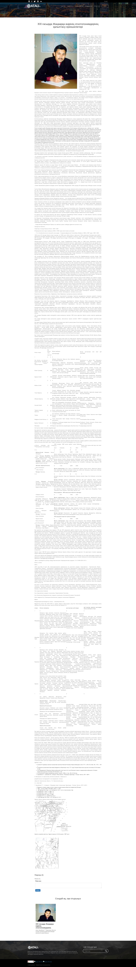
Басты (63, 6)
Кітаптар (97, 6)
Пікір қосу (38, 881)
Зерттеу (70, 6)
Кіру (105, 6)
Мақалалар (88, 6)
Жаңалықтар (79, 6)
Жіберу (38, 890)
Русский (105, 1)
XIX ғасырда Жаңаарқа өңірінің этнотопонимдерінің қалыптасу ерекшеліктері (45, 926)
